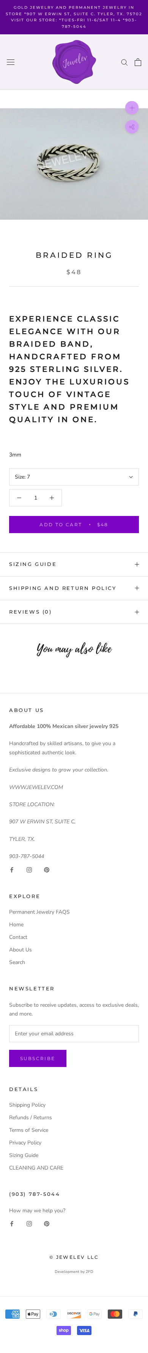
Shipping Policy (27, 1105)
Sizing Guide (33, 564)
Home (16, 924)
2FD (89, 1271)
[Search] (124, 62)
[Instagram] (29, 869)
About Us (20, 949)
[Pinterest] (46, 869)
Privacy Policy (25, 1142)
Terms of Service (28, 1130)
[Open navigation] (10, 62)
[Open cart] (138, 62)
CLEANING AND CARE (36, 1167)
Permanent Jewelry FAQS (39, 912)
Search (17, 962)
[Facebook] (11, 869)
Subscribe (37, 1058)
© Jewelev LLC (74, 1257)
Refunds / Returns (30, 1117)
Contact (18, 937)
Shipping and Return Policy (63, 588)
